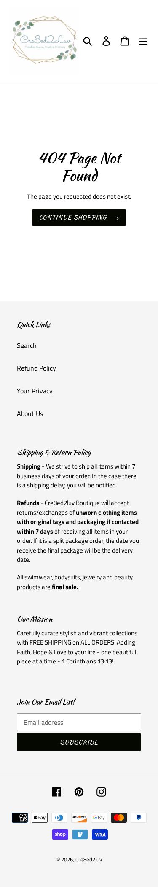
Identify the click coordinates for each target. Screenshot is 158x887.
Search (27, 345)
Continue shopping (73, 217)
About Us (30, 413)
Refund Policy (36, 368)
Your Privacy (35, 391)
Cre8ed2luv (88, 859)
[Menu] (143, 41)
